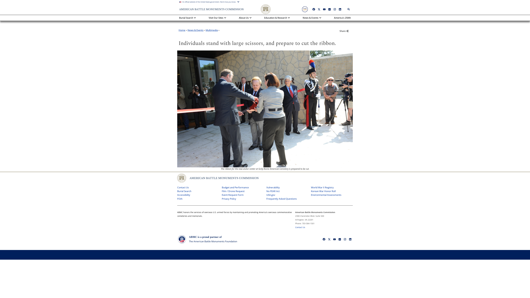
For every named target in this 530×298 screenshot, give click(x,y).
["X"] (319, 9)
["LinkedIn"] (340, 9)
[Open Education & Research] (289, 17)
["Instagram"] (334, 9)
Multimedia (212, 30)
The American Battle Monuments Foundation (213, 241)
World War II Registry (322, 187)
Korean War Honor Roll (323, 191)
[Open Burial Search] (195, 17)
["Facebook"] (313, 9)
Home (182, 30)
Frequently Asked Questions (281, 198)
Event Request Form (233, 194)
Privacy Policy (229, 198)
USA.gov (270, 194)
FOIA (179, 198)
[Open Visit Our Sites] (225, 17)
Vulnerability (273, 187)
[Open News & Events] (320, 17)
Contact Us (183, 187)
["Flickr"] (329, 9)
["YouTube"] (324, 9)
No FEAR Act (273, 191)
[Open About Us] (250, 17)
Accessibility (183, 194)
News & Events (195, 30)
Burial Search (184, 191)
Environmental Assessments (326, 194)
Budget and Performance (235, 187)
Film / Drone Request (233, 191)
